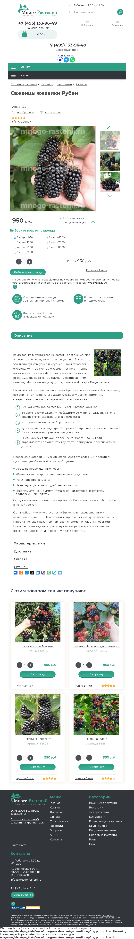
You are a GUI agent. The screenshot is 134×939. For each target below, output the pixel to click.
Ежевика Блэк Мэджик (38, 646)
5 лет (26, 252)
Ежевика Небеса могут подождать (96, 646)
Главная (55, 803)
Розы (92, 839)
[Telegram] (66, 61)
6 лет (58, 237)
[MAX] (60, 61)
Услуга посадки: (80, 222)
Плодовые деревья (102, 830)
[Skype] (54, 572)
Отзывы (21, 567)
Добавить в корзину (28, 272)
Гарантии (56, 825)
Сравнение (117, 25)
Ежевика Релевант (37, 738)
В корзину (38, 674)
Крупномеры (98, 825)
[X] (32, 572)
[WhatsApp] (72, 61)
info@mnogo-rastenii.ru (26, 879)
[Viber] (43, 572)
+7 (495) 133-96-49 (37, 23)
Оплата (21, 559)
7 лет (58, 242)
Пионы (94, 844)
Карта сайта (18, 844)
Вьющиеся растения (103, 803)
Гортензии (96, 807)
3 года (26, 242)
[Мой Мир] (27, 572)
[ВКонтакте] (15, 572)
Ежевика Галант (96, 738)
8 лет (58, 247)
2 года (26, 237)
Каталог (55, 807)
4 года (26, 247)
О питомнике (59, 821)
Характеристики (29, 543)
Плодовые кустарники (104, 835)
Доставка (23, 551)
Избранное (87, 25)
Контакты (56, 839)
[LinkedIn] (38, 572)
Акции (54, 835)
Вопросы (56, 830)
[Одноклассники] (21, 572)
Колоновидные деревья (106, 821)
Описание (23, 335)
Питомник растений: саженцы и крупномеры (27, 821)
